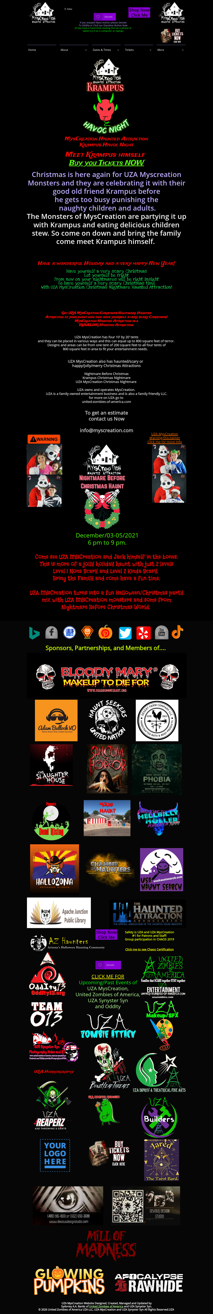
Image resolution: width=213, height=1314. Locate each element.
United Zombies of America (106, 1306)
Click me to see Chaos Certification (149, 949)
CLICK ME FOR (108, 976)
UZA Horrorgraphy (54, 1072)
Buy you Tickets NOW (106, 163)
